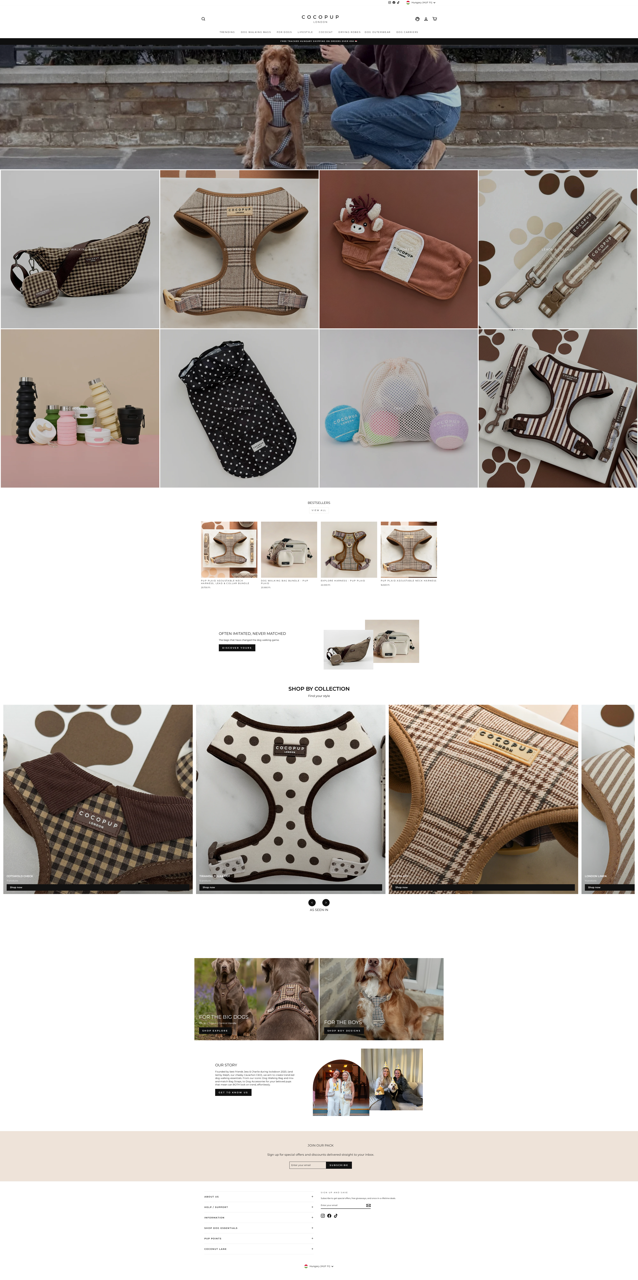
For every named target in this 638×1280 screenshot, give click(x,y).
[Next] (326, 902)
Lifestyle (306, 32)
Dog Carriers (407, 32)
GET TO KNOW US (233, 1092)
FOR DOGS (285, 32)
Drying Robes (349, 32)
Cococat (326, 32)
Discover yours (237, 647)
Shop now (16, 887)
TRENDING (228, 32)
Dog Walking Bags (256, 32)
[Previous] (312, 902)
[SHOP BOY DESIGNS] (381, 999)
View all (319, 510)
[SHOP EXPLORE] (256, 999)
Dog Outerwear (378, 32)
